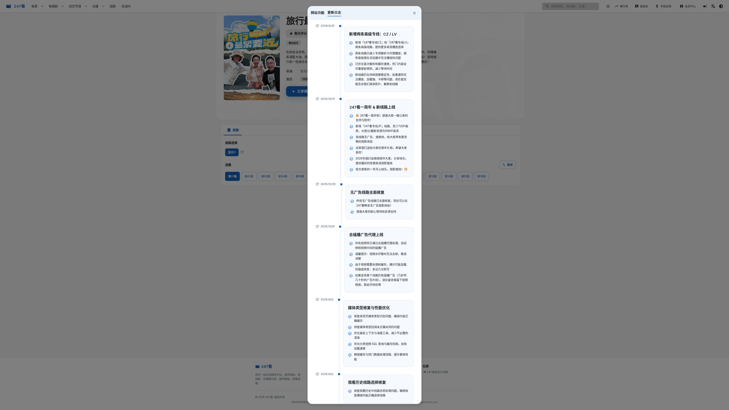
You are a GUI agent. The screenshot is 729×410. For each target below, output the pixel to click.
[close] (414, 13)
